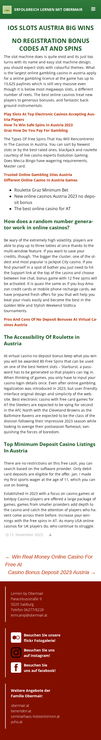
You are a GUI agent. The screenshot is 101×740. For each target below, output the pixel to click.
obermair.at (20, 705)
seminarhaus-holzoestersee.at (35, 716)
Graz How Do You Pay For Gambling (36, 130)
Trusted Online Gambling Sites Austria (38, 174)
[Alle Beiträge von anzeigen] (50, 534)
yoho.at (17, 721)
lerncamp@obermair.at (29, 615)
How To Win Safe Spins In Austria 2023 (38, 124)
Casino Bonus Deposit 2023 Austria (52, 572)
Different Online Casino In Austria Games (40, 180)
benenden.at (21, 710)
